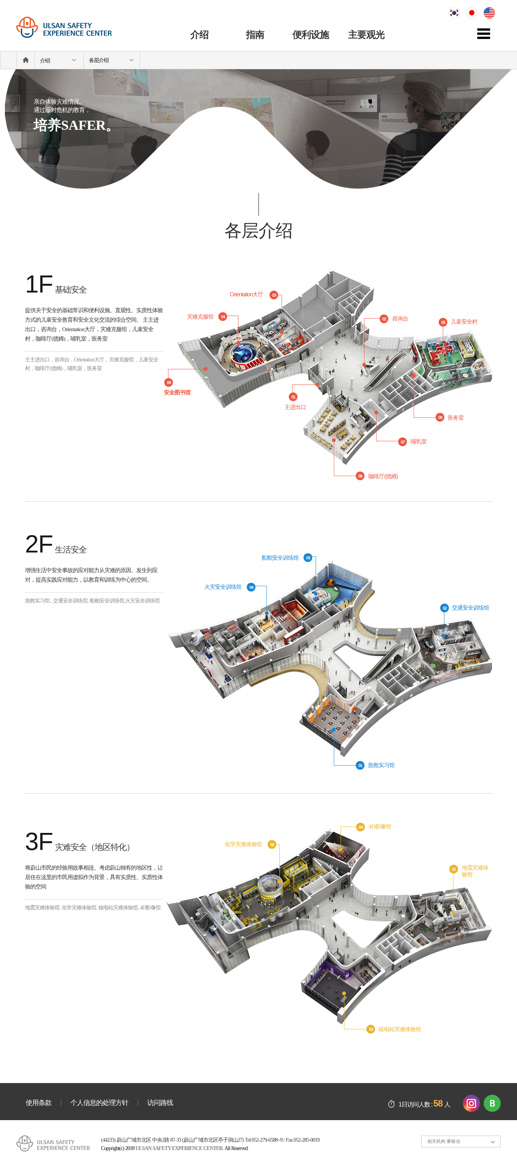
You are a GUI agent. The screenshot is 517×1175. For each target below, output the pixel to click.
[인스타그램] (471, 1103)
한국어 (457, 13)
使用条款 (38, 1103)
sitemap (489, 34)
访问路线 (160, 1103)
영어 (492, 13)
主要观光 (366, 34)
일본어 (474, 13)
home (26, 60)
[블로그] (492, 1103)
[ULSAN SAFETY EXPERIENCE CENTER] (71, 28)
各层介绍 (99, 60)
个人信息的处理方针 (99, 1103)
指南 (255, 34)
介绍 (199, 34)
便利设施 (311, 34)
